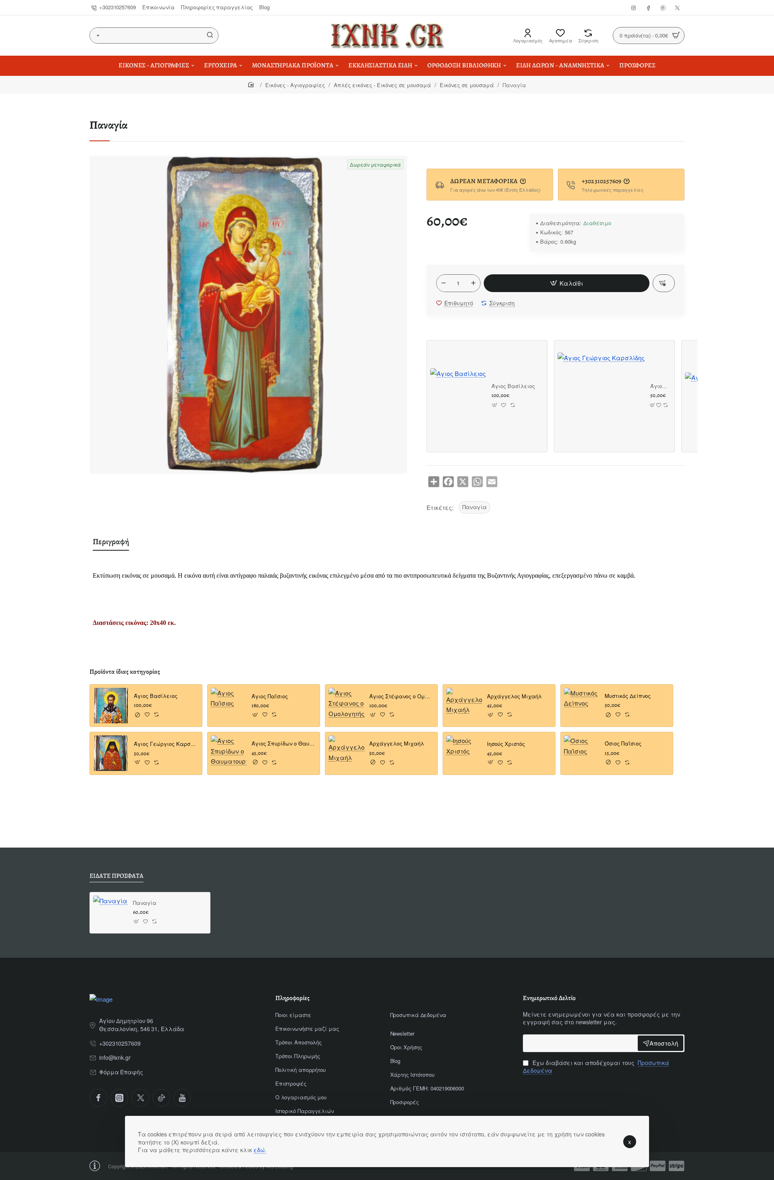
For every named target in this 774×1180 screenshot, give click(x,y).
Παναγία (474, 507)
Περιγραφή (111, 541)
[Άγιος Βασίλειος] (458, 396)
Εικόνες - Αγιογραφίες (295, 85)
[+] (473, 283)
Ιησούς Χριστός (506, 744)
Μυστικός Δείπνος (628, 696)
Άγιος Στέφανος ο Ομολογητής (401, 696)
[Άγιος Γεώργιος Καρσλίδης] (601, 396)
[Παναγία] (110, 913)
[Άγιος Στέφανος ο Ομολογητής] (346, 706)
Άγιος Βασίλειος (513, 386)
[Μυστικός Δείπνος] (582, 706)
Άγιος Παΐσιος (270, 696)
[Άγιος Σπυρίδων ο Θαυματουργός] (229, 753)
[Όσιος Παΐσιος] (582, 753)
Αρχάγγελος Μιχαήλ (396, 744)
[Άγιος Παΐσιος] (229, 706)
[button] (566, 283)
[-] (443, 283)
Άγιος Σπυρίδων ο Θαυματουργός (283, 744)
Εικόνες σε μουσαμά (467, 85)
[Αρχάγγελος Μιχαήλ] (346, 753)
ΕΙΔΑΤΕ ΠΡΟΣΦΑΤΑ (116, 876)
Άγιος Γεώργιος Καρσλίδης (659, 386)
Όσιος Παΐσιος (623, 744)
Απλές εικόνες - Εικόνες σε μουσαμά (382, 85)
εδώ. (260, 1150)
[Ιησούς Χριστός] (464, 753)
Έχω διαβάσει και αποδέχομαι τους (596, 1067)
